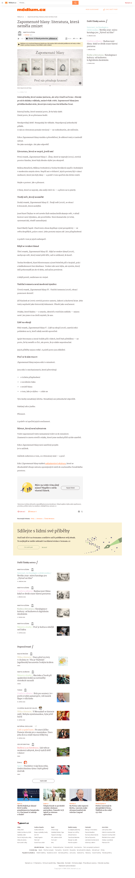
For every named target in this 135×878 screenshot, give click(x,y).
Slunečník (65, 850)
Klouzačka (73, 850)
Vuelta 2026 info (39, 829)
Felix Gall (36, 840)
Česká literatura (49, 518)
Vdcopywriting (23, 744)
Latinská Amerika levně (92, 840)
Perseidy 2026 (69, 847)
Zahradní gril (95, 850)
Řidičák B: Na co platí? (108, 837)
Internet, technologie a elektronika (97, 29)
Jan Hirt (36, 835)
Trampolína (58, 850)
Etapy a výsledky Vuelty (41, 832)
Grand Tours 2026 (39, 842)
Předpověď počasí (58, 847)
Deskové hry (80, 853)
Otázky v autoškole (107, 840)
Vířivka (102, 850)
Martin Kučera (29, 32)
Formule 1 (54, 840)
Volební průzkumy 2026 (24, 832)
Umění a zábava (94, 41)
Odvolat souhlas (103, 863)
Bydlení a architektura (27, 748)
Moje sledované (92, 9)
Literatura (39, 518)
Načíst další (43, 781)
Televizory (88, 853)
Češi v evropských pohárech (91, 847)
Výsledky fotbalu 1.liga (57, 832)
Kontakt (68, 863)
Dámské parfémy (63, 853)
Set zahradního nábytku (84, 850)
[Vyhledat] (75, 3)
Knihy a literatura (95, 55)
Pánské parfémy (107, 853)
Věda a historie (24, 657)
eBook (69, 38)
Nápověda (60, 863)
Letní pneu (72, 853)
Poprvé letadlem (90, 832)
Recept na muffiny (73, 832)
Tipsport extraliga (56, 835)
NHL (52, 842)
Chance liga (54, 829)
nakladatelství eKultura (55, 463)
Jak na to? (44, 547)
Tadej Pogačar (38, 837)
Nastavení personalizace (67, 866)
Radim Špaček (22, 654)
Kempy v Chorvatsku (91, 829)
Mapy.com (49, 847)
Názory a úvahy (24, 627)
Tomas (19, 690)
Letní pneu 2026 (106, 829)
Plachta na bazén (48, 850)
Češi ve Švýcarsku (90, 837)
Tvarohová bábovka (73, 837)
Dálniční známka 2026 (108, 832)
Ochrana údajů (77, 863)
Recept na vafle (72, 840)
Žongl (19, 762)
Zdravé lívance (72, 835)
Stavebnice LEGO (52, 853)
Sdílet (76, 38)
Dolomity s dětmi (90, 842)
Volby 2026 (20, 829)
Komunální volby (22, 842)
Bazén (40, 850)
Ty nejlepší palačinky (74, 829)
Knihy (32, 518)
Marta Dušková (23, 672)
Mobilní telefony (41, 853)
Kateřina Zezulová (25, 726)
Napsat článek (70, 488)
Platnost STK (105, 842)
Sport (19, 766)
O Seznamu (38, 863)
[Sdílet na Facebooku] (79, 512)
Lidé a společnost (25, 729)
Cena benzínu (78, 847)
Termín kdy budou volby (24, 837)
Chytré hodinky (96, 853)
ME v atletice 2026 (56, 837)
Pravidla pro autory (90, 863)
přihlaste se (53, 38)
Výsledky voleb (21, 835)
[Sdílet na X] (82, 512)
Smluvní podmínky (49, 863)
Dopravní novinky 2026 (108, 835)
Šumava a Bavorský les (91, 835)
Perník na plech (72, 842)
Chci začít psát (112, 9)
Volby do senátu (21, 840)
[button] (50, 67)
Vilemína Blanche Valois (27, 708)
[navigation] (2, 2)
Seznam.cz (128, 3)
